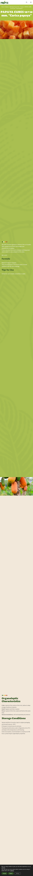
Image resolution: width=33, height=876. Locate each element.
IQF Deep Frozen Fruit (14, 6)
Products (7, 6)
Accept (4, 873)
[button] (26, 2)
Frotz (2, 6)
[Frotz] (4, 2)
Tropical (22, 6)
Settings (17, 873)
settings (12, 870)
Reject (11, 873)
